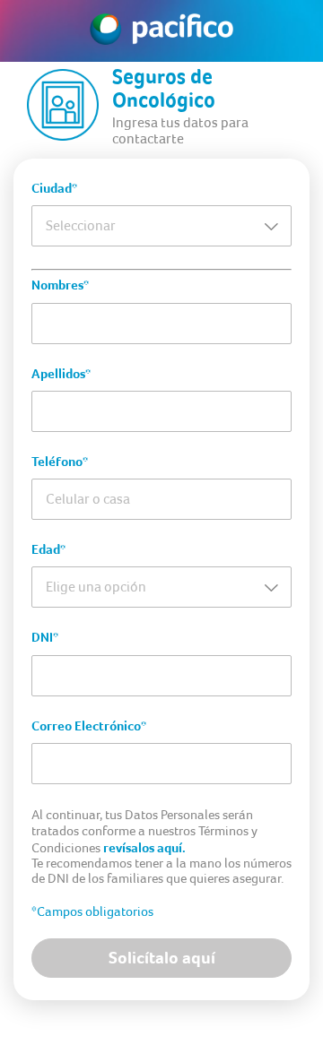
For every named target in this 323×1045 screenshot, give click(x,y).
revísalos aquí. (144, 848)
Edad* (48, 549)
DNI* (44, 637)
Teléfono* (59, 461)
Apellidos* (61, 374)
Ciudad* (54, 188)
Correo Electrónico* (88, 726)
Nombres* (60, 285)
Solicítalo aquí (162, 957)
